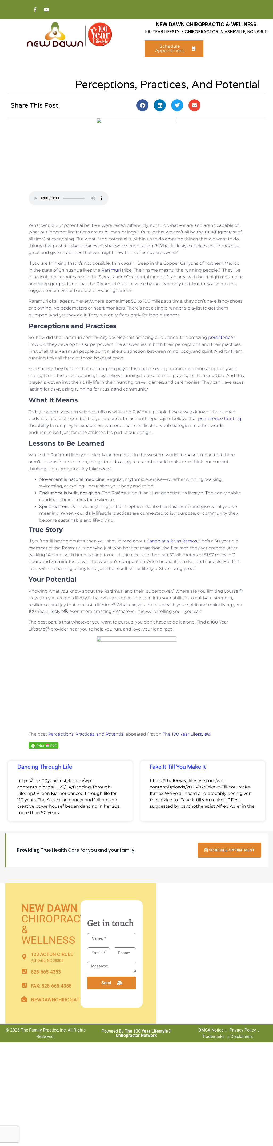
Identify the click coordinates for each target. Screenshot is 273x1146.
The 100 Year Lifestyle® (187, 734)
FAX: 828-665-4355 (51, 986)
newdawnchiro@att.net (61, 999)
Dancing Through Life (44, 767)
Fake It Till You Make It (178, 767)
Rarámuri (111, 270)
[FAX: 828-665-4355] (24, 985)
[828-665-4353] (24, 971)
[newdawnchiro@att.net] (24, 999)
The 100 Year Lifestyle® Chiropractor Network (143, 1033)
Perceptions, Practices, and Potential (86, 734)
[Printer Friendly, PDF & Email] (43, 745)
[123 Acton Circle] (24, 957)
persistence (220, 337)
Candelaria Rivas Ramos (172, 541)
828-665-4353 (46, 972)
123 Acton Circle (52, 954)
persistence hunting (219, 418)
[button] (142, 105)
